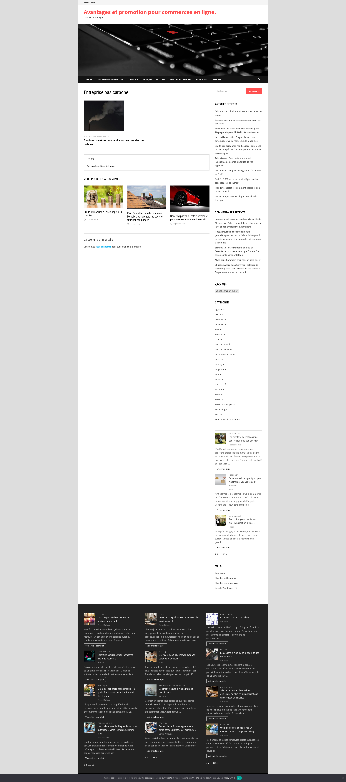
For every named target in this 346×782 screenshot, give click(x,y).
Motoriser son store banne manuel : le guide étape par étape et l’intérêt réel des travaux (116, 692)
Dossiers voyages (223, 349)
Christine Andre (222, 264)
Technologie (221, 409)
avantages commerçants (110, 79)
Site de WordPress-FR (226, 587)
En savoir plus (223, 468)
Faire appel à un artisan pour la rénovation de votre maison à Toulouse (238, 239)
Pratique (147, 79)
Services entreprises (181, 79)
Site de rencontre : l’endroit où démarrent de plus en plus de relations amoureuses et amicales (239, 694)
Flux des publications (225, 577)
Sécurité (219, 394)
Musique (219, 379)
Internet (216, 79)
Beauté (218, 329)
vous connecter (103, 246)
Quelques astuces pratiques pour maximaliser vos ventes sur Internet (245, 482)
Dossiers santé (222, 344)
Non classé (220, 384)
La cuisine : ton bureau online (234, 617)
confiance (133, 79)
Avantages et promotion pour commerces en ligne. (150, 12)
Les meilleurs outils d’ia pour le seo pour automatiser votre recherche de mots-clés (117, 730)
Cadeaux (219, 339)
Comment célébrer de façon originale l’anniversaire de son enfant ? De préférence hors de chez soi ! (237, 268)
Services (219, 399)
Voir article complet (94, 645)
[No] (342, 778)
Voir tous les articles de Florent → (102, 166)
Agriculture (220, 309)
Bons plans (202, 79)
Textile (218, 414)
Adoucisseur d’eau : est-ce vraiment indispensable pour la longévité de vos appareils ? (234, 162)
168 (92, 764)
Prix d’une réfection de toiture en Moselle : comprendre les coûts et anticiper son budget (145, 217)
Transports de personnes (227, 419)
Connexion (220, 572)
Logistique (220, 369)
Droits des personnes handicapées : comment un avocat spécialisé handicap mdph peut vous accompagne (238, 149)
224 (223, 554)
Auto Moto (220, 324)
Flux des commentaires (226, 582)
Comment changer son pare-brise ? (243, 259)
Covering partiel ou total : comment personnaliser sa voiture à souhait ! (188, 217)
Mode (218, 374)
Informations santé (224, 354)
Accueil (90, 79)
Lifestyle (219, 364)
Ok (239, 778)
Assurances (220, 319)
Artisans (160, 79)
